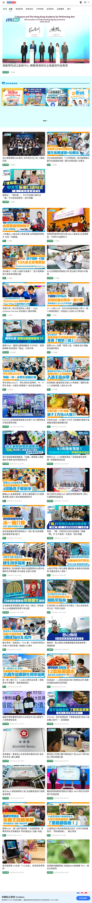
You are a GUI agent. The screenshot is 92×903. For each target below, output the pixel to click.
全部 (10, 9)
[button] (44, 120)
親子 (69, 9)
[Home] (11, 2)
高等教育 (50, 9)
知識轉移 (60, 9)
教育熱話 (29, 9)
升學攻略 (39, 9)
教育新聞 (19, 9)
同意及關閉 (83, 898)
